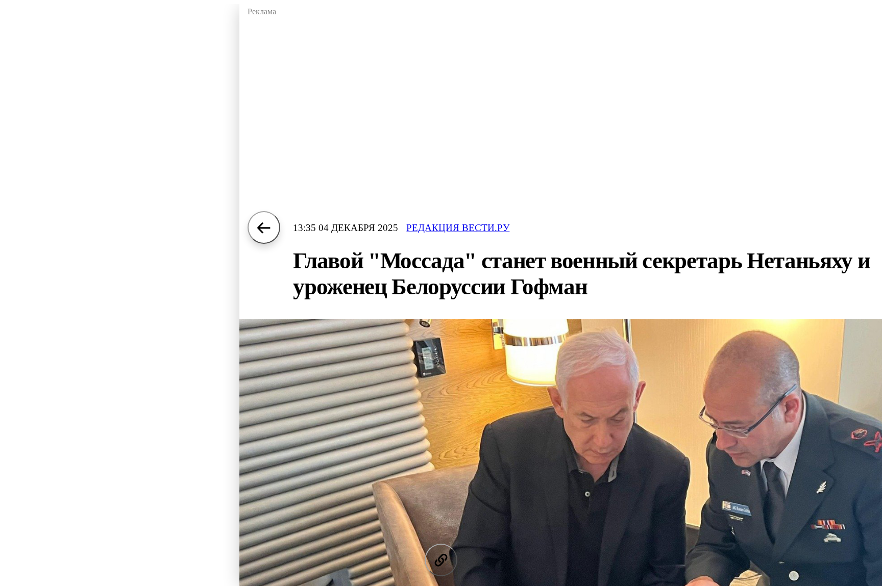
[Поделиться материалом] (441, 560)
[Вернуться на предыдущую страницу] (264, 227)
